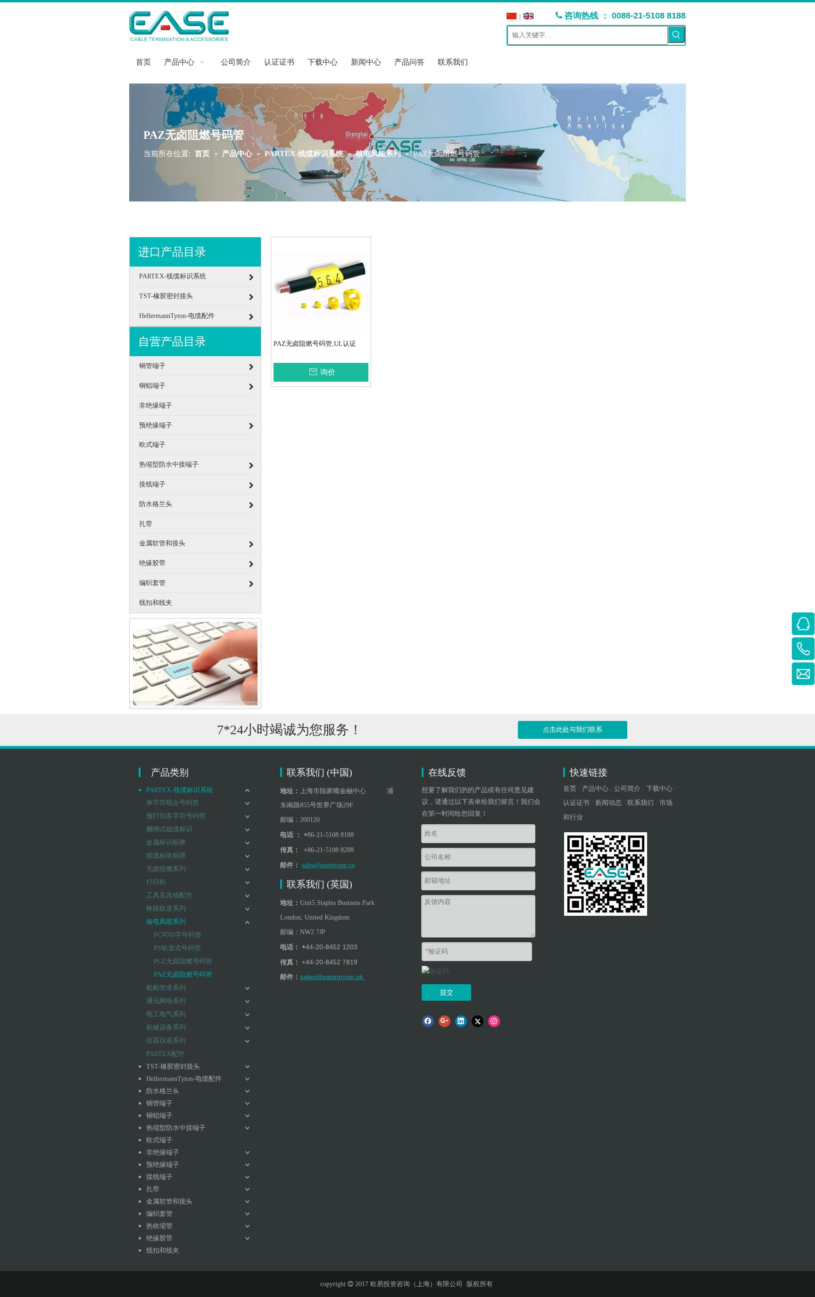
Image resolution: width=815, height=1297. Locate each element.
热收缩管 (159, 1226)
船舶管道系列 (166, 987)
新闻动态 (608, 802)
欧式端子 (159, 1140)
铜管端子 (159, 1103)
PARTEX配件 (165, 1053)
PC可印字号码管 (177, 934)
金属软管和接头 (169, 1201)
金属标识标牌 (166, 842)
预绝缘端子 (162, 1164)
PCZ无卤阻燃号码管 (183, 961)
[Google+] (444, 1021)
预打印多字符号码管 (176, 816)
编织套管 (159, 1213)
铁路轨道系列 (166, 908)
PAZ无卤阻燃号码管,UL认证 (315, 343)
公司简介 (627, 788)
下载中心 (659, 788)
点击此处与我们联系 (572, 729)
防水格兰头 (162, 1091)
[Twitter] (477, 1021)
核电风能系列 (166, 921)
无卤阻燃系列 (166, 868)
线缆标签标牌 (166, 855)
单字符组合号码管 (172, 802)
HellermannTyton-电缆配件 (184, 1078)
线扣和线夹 (162, 1250)
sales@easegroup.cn (328, 865)
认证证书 (576, 802)
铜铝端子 (159, 1115)
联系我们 (640, 802)
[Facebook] (428, 1021)
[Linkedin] (461, 1021)
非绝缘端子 (162, 1152)
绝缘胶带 (159, 1238)
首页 (569, 788)
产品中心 (595, 788)
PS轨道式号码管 (177, 948)
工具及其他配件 (169, 895)
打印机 (156, 882)
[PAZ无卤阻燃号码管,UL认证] (321, 286)
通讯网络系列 (166, 1000)
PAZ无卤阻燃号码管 (183, 974)
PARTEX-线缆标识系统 (179, 790)
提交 (446, 992)
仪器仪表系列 (166, 1040)
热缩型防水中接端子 (176, 1127)
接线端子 (159, 1176)
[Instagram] (494, 1021)
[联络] (195, 664)
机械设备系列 (166, 1027)
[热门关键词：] (676, 34)
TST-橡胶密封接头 (173, 1066)
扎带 (152, 1189)
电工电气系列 (166, 1014)
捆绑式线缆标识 (169, 829)
